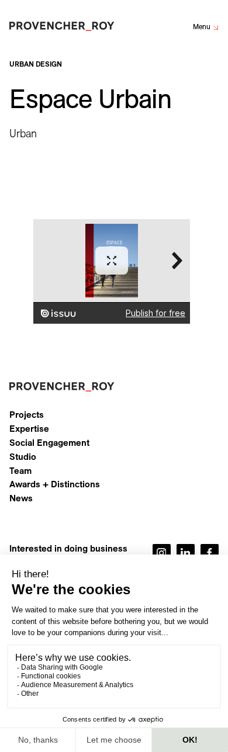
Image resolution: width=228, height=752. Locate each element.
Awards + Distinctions (54, 484)
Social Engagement (49, 443)
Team (20, 471)
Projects (26, 415)
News (21, 498)
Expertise (29, 429)
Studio (22, 457)
